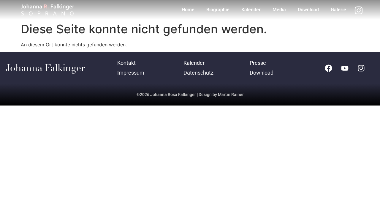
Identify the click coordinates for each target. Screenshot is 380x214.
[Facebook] (328, 68)
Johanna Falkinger (45, 68)
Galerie (338, 9)
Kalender (251, 9)
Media (279, 9)
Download (308, 9)
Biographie (217, 9)
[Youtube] (345, 68)
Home (188, 9)
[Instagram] (361, 68)
